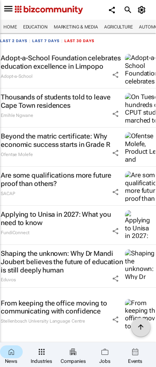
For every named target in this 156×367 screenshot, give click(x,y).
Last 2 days (13, 41)
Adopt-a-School (17, 76)
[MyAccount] (143, 10)
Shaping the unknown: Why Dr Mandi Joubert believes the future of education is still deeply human (62, 261)
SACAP (8, 193)
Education (35, 27)
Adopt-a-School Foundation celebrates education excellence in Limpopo (60, 62)
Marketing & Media (76, 27)
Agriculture (118, 27)
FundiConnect (15, 232)
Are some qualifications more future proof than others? (56, 179)
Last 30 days (79, 41)
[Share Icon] (115, 75)
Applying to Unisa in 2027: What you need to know (56, 218)
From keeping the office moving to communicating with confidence (54, 307)
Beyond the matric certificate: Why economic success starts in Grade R (55, 140)
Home (10, 27)
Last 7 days (45, 41)
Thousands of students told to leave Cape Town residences (56, 101)
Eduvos (8, 279)
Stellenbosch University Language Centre (43, 321)
